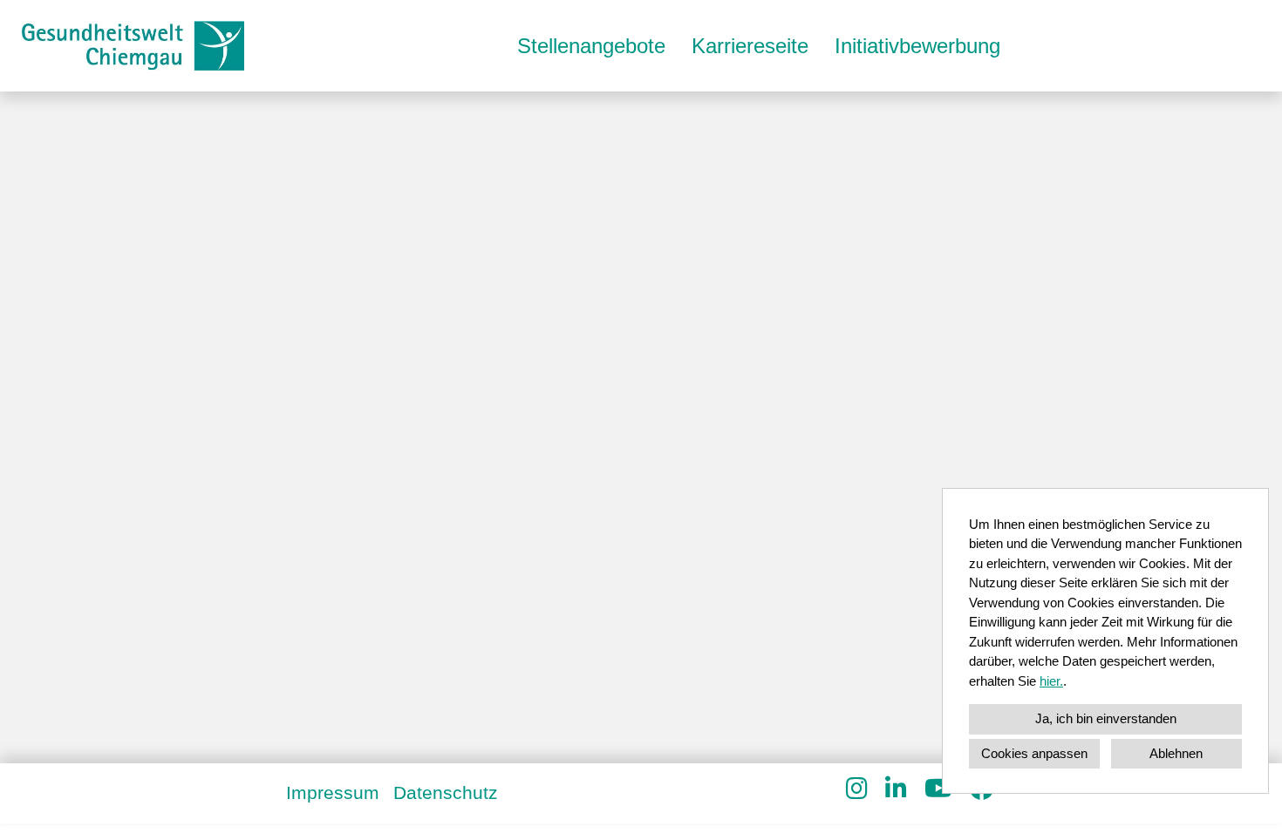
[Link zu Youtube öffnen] (938, 789)
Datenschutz (445, 792)
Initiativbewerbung (917, 46)
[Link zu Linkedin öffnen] (896, 789)
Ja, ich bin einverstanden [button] (1105, 718)
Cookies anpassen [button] (1034, 753)
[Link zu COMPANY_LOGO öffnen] (133, 45)
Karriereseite (750, 46)
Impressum (332, 792)
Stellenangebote (591, 46)
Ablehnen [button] (1176, 753)
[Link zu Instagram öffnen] (857, 789)
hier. (1051, 681)
